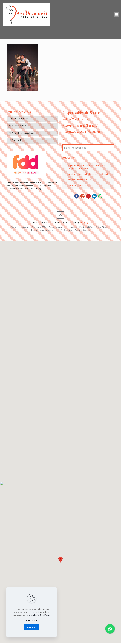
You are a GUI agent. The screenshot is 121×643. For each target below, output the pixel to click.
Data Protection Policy (39, 614)
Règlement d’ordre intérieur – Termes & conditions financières (86, 167)
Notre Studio (102, 227)
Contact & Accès (82, 230)
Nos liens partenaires (78, 185)
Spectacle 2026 (39, 227)
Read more (31, 620)
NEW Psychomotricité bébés (22, 132)
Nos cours (25, 227)
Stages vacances (57, 227)
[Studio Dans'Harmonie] (26, 14)
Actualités (72, 227)
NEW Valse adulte (17, 125)
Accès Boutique (65, 230)
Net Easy (84, 222)
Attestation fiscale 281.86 (79, 179)
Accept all (31, 627)
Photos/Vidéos (86, 227)
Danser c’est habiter (18, 118)
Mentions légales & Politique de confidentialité (90, 174)
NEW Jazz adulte (16, 140)
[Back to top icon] (60, 215)
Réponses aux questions (43, 230)
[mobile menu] (116, 14)
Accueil (14, 227)
